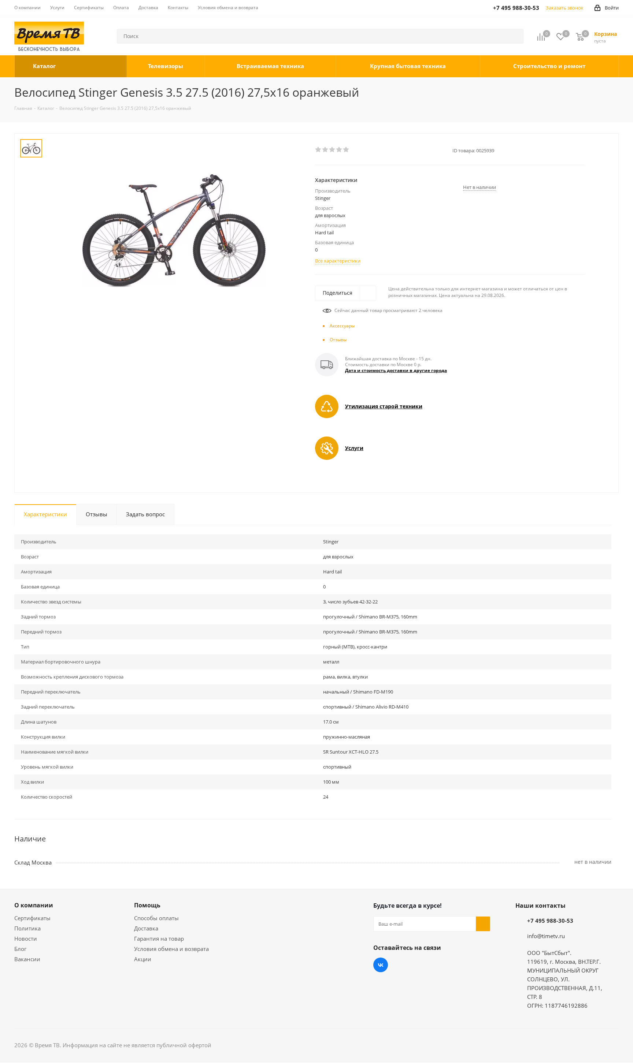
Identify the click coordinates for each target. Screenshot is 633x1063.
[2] (325, 150)
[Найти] (514, 36)
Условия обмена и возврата (171, 948)
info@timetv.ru (546, 936)
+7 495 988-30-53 (550, 920)
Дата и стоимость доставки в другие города (396, 370)
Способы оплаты (156, 918)
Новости (25, 938)
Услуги (354, 448)
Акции (142, 959)
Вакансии (27, 959)
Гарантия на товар (159, 938)
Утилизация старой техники (383, 406)
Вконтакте (380, 965)
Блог (20, 948)
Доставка (146, 928)
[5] (346, 150)
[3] (332, 150)
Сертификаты (32, 918)
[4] (339, 150)
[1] (318, 150)
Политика (27, 928)
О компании (33, 905)
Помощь (147, 905)
